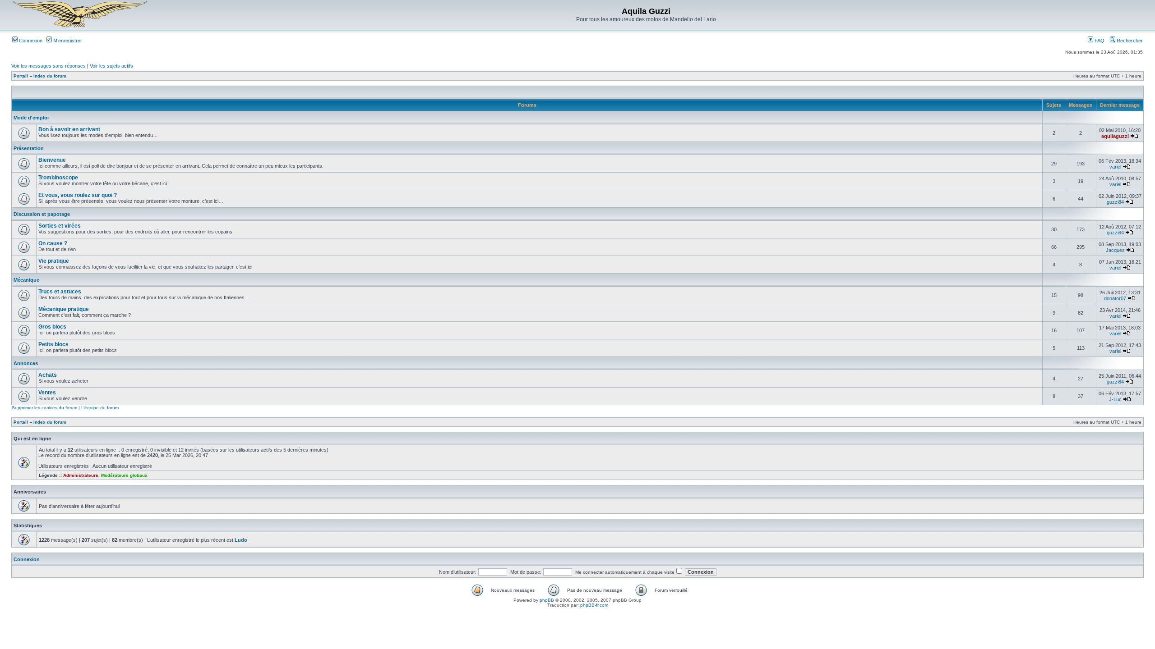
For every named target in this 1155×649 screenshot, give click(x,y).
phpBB (547, 600)
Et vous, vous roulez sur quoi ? (77, 195)
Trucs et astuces (59, 291)
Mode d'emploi (31, 117)
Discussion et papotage (42, 214)
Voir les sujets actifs (111, 66)
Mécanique (26, 280)
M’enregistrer (67, 40)
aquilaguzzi (1115, 136)
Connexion (30, 40)
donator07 (1115, 298)
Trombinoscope (58, 177)
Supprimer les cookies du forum (44, 407)
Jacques (1115, 250)
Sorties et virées (59, 226)
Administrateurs (80, 475)
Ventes (47, 392)
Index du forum (49, 75)
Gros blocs (52, 327)
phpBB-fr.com (594, 605)
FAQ (1098, 40)
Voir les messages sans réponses (48, 66)
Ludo (241, 540)
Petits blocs (53, 344)
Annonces (26, 363)
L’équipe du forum (100, 407)
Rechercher (1129, 40)
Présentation (29, 148)
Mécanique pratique (63, 309)
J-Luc (1115, 399)
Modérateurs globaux (124, 475)
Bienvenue (52, 160)
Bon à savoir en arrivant (69, 129)
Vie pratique (53, 261)
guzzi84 (1115, 202)
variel (1115, 166)
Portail (21, 75)
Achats (47, 375)
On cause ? (52, 243)
